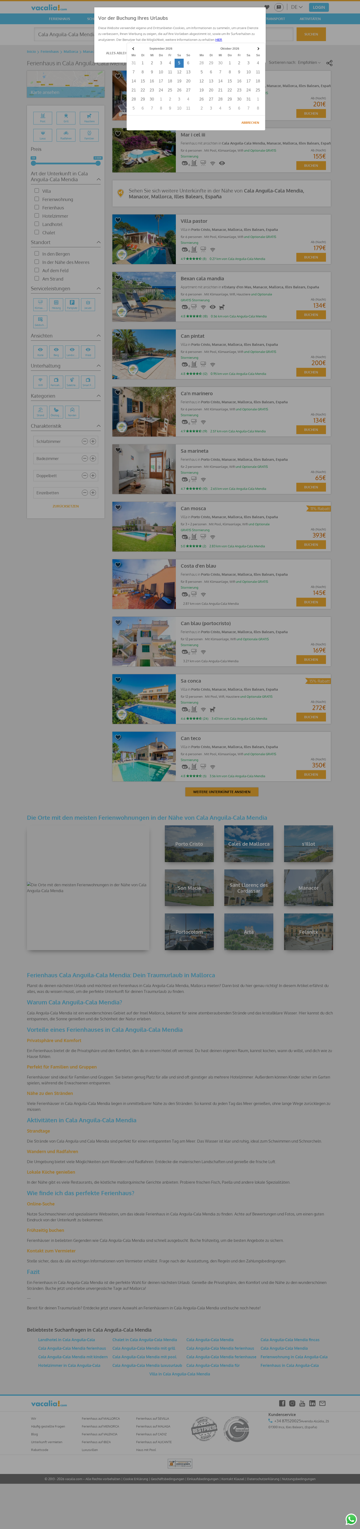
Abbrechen (250, 122)
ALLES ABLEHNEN (120, 53)
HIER (218, 40)
